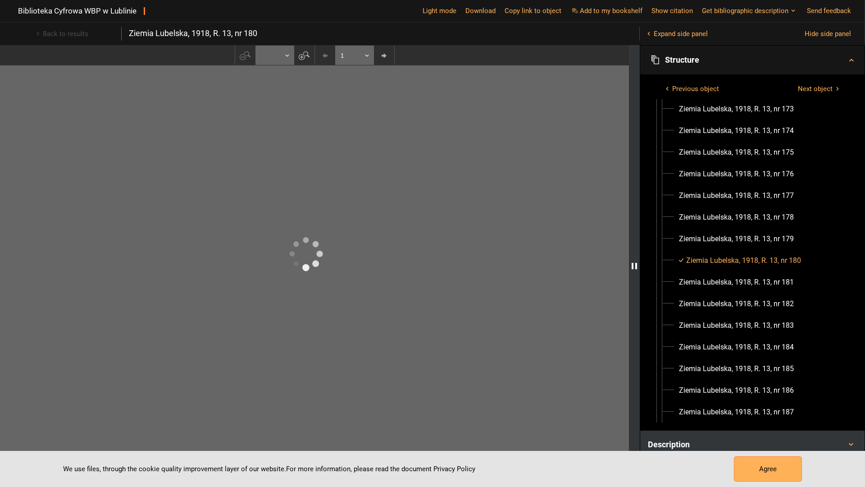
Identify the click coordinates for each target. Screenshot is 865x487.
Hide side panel (828, 34)
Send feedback (829, 11)
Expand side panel (681, 34)
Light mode (439, 11)
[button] (752, 60)
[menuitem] (736, 109)
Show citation (672, 11)
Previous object (695, 89)
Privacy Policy (454, 469)
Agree (768, 469)
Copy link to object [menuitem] (533, 11)
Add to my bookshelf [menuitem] (611, 11)
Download (480, 11)
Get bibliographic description (745, 11)
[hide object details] (634, 266)
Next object (815, 89)
